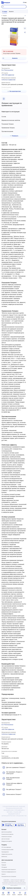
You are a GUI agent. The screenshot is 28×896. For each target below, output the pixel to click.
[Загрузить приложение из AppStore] (20, 825)
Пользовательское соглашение (9, 876)
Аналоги (14, 58)
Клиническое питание (7, 836)
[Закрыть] (24, 888)
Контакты (4, 862)
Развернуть (15, 135)
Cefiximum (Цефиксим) (8, 79)
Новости (3, 874)
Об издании (4, 867)
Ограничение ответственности (9, 869)
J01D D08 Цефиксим (8, 75)
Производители (5, 851)
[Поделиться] (24, 32)
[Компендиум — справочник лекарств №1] (6, 2)
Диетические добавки (7, 832)
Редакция (4, 864)
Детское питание (5, 838)
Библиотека (4, 856)
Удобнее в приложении (14, 888)
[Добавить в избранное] (24, 28)
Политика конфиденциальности (9, 871)
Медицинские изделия (7, 841)
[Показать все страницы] (25, 15)
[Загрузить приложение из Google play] (7, 825)
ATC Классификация (6, 847)
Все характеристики (15, 91)
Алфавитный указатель (7, 854)
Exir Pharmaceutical (7, 70)
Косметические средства (7, 834)
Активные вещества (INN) (7, 849)
